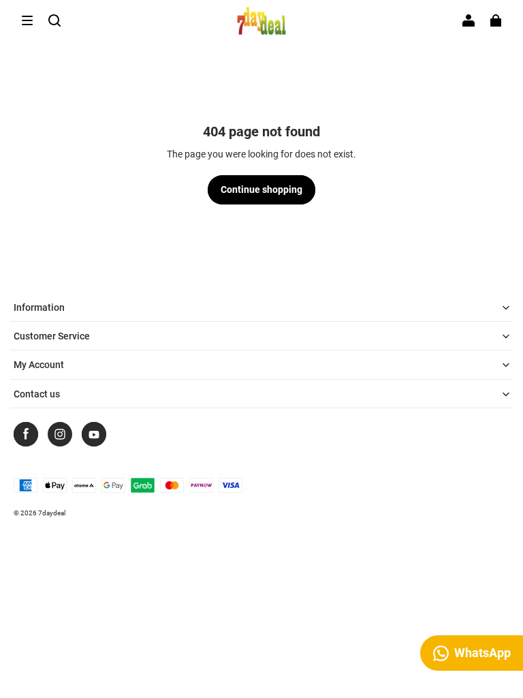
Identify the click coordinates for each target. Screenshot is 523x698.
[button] (27, 20)
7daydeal (51, 513)
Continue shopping (261, 189)
